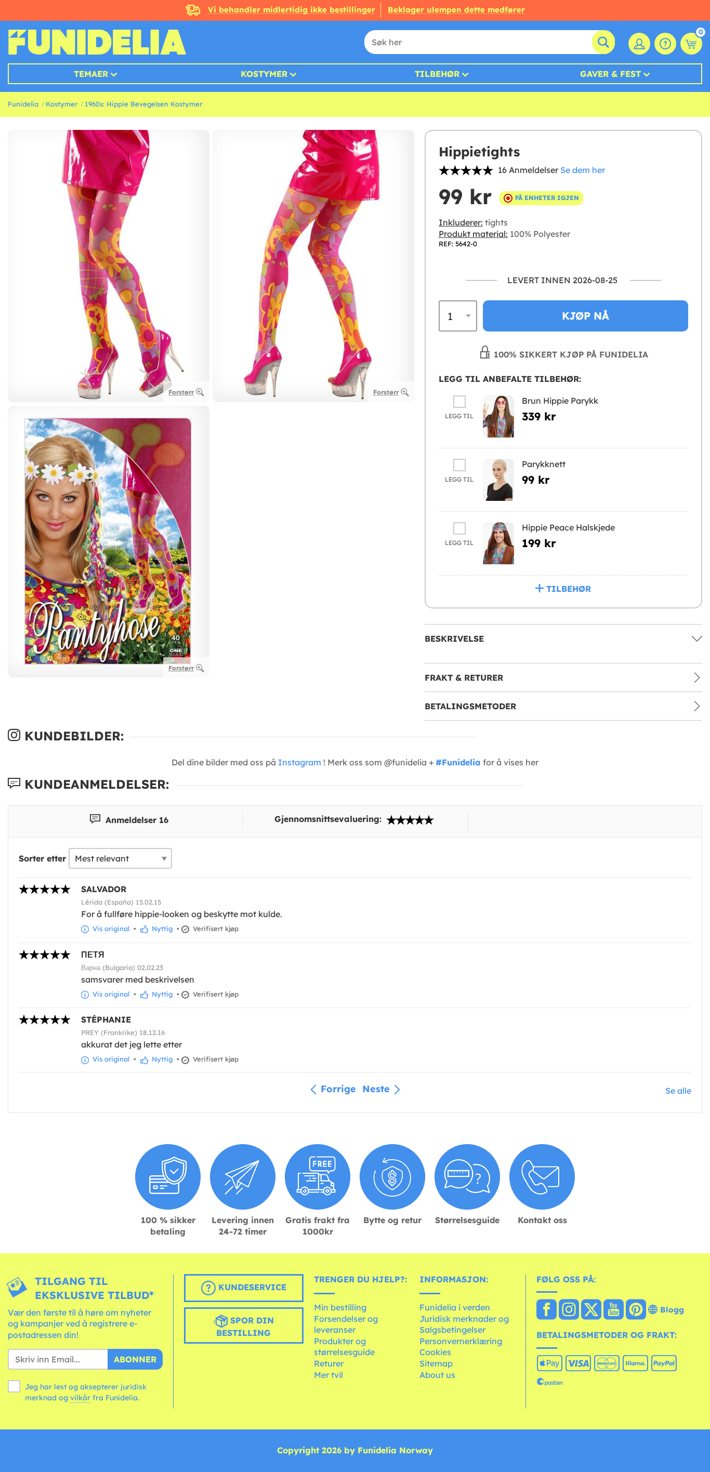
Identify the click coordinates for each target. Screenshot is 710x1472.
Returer (329, 1363)
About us (437, 1375)
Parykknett (544, 464)
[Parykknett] (498, 480)
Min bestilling (340, 1307)
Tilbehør (437, 74)
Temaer (91, 74)
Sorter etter (42, 858)
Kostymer (264, 74)
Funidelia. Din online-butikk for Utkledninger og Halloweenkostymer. (97, 42)
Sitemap (436, 1363)
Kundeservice (251, 1287)
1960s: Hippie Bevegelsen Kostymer (143, 104)
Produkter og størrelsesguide (344, 1347)
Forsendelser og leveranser (346, 1324)
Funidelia (23, 104)
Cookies (435, 1352)
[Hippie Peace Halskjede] (498, 543)
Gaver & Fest (610, 74)
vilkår (80, 1397)
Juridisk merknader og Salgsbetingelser (464, 1324)
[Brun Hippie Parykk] (498, 416)
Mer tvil (328, 1375)
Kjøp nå (585, 315)
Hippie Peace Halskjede (568, 527)
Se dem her (582, 170)
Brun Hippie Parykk (560, 400)
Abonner (135, 1359)
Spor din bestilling (245, 1326)
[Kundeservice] (665, 44)
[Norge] (546, 1310)
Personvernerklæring (460, 1341)
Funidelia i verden (454, 1307)
